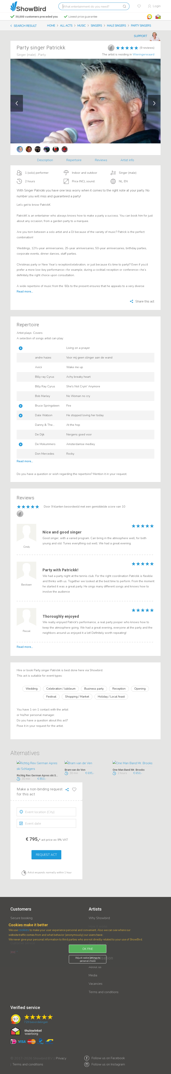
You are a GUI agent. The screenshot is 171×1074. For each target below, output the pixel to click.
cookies (23, 930)
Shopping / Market (77, 697)
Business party (94, 689)
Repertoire (74, 160)
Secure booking (21, 918)
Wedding (32, 689)
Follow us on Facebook (108, 1058)
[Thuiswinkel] (157, 16)
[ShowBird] (28, 6)
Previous (16, 103)
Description (45, 160)
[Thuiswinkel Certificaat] (26, 1031)
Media (93, 975)
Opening (140, 689)
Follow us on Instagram (108, 1064)
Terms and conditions (103, 992)
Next (154, 103)
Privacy (61, 1055)
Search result (25, 26)
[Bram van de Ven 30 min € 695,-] (85, 764)
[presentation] (46, 811)
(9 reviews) (147, 48)
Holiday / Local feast (111, 697)
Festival (51, 697)
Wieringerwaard (143, 54)
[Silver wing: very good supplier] (111, 47)
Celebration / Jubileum (60, 689)
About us (95, 967)
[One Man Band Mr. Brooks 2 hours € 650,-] (133, 764)
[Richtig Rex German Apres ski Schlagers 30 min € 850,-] (37, 766)
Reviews (101, 160)
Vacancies (95, 984)
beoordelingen (36, 1022)
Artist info (127, 160)
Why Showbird (99, 918)
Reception (119, 689)
